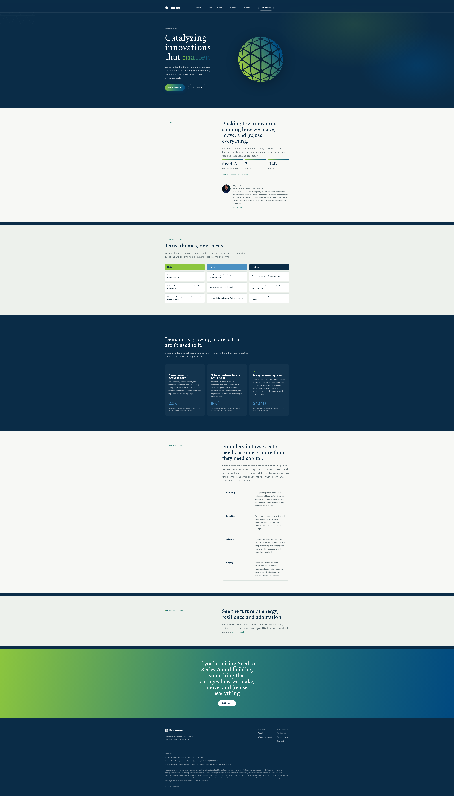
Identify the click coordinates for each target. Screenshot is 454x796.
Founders (233, 8)
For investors (197, 87)
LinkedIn (239, 207)
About (198, 8)
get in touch (238, 631)
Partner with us (175, 87)
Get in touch (266, 8)
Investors (247, 8)
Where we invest (215, 8)
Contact (280, 741)
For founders (282, 733)
